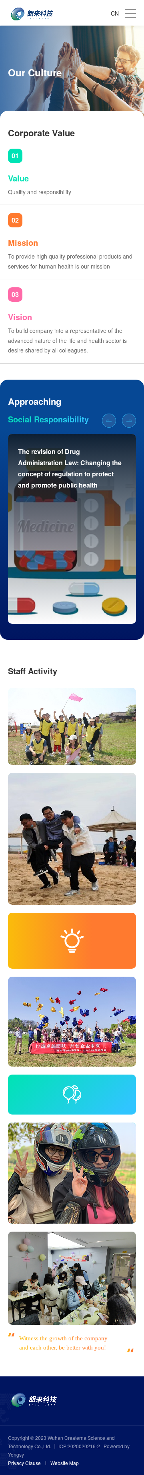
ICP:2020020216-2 (79, 1446)
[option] (72, 529)
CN (115, 13)
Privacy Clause (24, 1462)
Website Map (64, 1462)
